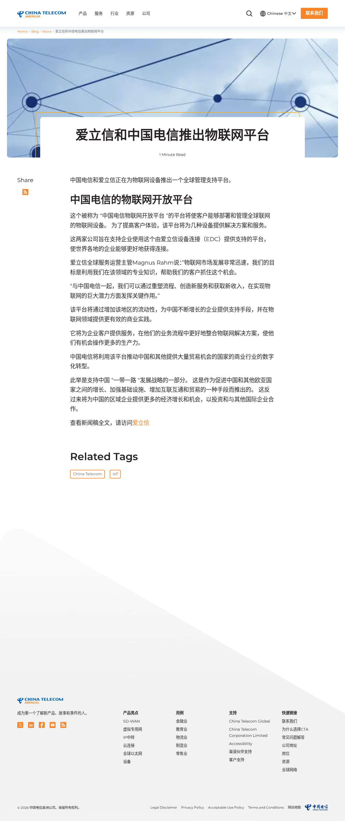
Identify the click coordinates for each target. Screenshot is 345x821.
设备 (127, 761)
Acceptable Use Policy (226, 807)
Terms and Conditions (266, 807)
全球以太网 (132, 753)
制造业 (181, 745)
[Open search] (249, 13)
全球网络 (289, 769)
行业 (115, 13)
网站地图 (294, 807)
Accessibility (240, 743)
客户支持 (236, 759)
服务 (99, 13)
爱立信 (140, 422)
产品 (83, 13)
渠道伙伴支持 (240, 751)
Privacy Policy (192, 807)
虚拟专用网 (132, 729)
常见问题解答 (293, 737)
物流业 (181, 737)
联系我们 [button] (314, 13)
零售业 (181, 753)
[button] (20, 725)
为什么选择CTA (295, 729)
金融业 (181, 721)
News (46, 31)
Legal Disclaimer (163, 807)
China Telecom (87, 473)
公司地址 (289, 745)
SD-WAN (131, 721)
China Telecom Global (249, 721)
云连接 (128, 745)
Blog (35, 31)
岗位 (285, 753)
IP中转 (128, 737)
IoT (115, 473)
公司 (146, 13)
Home (22, 31)
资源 (130, 13)
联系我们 (289, 721)
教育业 (181, 729)
